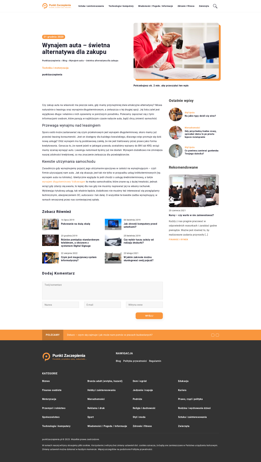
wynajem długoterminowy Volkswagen (63, 181)
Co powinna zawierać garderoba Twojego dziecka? (202, 152)
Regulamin (155, 361)
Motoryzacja (49, 399)
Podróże (137, 399)
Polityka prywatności (135, 361)
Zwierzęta (204, 6)
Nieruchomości (96, 399)
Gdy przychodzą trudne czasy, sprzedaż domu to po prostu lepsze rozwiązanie (201, 134)
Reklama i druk (96, 408)
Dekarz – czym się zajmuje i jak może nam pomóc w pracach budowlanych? (110, 334)
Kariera (182, 390)
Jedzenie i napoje (143, 390)
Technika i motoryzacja (55, 67)
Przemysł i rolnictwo (53, 408)
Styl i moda (139, 417)
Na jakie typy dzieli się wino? (200, 116)
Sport (90, 417)
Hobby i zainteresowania (101, 390)
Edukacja (183, 381)
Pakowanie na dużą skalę (75, 223)
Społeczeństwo (51, 417)
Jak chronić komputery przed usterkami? (140, 225)
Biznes (46, 381)
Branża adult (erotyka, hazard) (104, 381)
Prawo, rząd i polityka (190, 399)
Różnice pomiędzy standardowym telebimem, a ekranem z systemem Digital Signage (80, 242)
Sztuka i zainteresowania (91, 6)
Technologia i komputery (121, 6)
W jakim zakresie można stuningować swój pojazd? (139, 259)
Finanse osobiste (51, 390)
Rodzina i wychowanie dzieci (194, 408)
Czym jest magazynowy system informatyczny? (79, 259)
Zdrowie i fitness (186, 6)
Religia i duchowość (144, 408)
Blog (118, 361)
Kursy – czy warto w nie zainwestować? (191, 215)
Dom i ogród (140, 381)
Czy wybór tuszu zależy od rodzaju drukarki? (139, 241)
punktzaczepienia (52, 74)
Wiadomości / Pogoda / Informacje (155, 6)
